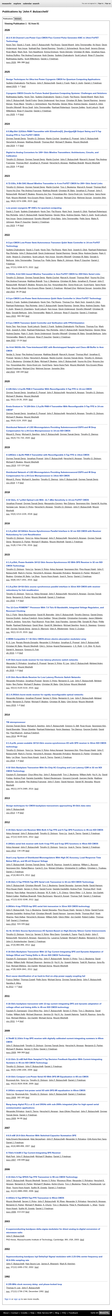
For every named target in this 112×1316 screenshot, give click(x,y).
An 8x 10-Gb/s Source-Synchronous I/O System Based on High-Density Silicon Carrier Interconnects (56, 931)
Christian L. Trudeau (96, 868)
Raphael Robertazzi (61, 107)
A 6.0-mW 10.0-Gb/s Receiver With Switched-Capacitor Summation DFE (41, 1135)
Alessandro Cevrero (53, 503)
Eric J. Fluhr (11, 614)
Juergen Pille (75, 621)
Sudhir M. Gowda (39, 1187)
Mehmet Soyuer (84, 197)
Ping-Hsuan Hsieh (87, 569)
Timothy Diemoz (82, 614)
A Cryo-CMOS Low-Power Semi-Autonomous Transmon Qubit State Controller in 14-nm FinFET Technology (53, 244)
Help (32, 1313)
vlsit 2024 (10, 145)
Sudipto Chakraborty (64, 55)
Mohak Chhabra (56, 868)
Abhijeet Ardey (96, 663)
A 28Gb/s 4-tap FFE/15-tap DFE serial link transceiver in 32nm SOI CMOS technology (48, 906)
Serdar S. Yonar (13, 354)
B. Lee (66, 663)
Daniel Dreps (97, 614)
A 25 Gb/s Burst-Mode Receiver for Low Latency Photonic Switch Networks (43, 677)
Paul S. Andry (84, 934)
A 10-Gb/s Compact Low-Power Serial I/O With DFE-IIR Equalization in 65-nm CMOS (47, 1076)
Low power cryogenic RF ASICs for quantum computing (34, 208)
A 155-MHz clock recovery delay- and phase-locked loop (34, 1284)
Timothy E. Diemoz (89, 434)
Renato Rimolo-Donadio (27, 642)
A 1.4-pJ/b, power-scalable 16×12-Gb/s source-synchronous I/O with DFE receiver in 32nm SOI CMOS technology (56, 745)
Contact (14, 1313)
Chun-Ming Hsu (35, 774)
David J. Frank (23, 44)
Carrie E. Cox (41, 868)
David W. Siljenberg (53, 625)
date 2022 (10, 340)
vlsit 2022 (10, 292)
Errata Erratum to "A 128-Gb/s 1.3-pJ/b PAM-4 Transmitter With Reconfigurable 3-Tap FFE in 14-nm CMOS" (54, 408)
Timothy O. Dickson (36, 138)
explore (17, 3)
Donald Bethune (19, 312)
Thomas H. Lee (13, 1288)
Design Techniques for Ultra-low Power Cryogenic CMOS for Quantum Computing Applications (53, 79)
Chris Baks (56, 218)
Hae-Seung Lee (32, 1264)
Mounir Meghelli (80, 142)
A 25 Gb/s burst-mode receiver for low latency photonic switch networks (42, 660)
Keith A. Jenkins (13, 621)
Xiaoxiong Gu (44, 938)
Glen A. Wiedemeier (59, 628)
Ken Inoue (22, 48)
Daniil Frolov (31, 100)
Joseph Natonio (71, 962)
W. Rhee (61, 1201)
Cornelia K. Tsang (69, 934)
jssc (8, 201)
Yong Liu (29, 538)
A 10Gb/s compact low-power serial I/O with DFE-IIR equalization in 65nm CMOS (45, 1090)
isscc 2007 (11, 1160)
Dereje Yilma (67, 104)
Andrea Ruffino (13, 55)
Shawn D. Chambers (21, 256)
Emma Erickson (51, 52)
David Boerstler (13, 729)
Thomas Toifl (76, 896)
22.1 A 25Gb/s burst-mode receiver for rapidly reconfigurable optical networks (44, 694)
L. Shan (93, 1205)
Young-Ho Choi (13, 190)
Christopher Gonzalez (77, 618)
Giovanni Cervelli (70, 778)
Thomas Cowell (28, 979)
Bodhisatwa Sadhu (14, 59)
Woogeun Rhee (64, 1180)
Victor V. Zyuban (76, 628)
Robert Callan (12, 896)
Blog (57, 1313)
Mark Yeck (22, 52)
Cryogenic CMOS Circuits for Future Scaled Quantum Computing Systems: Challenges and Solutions (56, 93)
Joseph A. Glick (96, 104)
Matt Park (10, 1156)
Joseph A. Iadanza (71, 864)
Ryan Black (11, 52)
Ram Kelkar (20, 892)
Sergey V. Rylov (21, 358)
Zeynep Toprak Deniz (16, 138)
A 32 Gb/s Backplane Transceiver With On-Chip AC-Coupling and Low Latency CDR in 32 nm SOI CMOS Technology (54, 769)
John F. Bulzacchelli (41, 44)
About (6, 1313)
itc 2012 (9, 986)
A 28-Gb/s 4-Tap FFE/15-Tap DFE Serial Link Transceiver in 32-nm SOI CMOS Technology (50, 882)
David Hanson (67, 781)
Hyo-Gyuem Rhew (35, 197)
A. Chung (47, 1205)
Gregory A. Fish (31, 649)
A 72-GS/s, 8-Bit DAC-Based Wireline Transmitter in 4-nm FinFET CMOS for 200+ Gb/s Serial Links (54, 183)
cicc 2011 (10, 1021)
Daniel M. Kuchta (99, 503)
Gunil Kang (89, 194)
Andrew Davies (81, 104)
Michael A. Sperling (31, 434)
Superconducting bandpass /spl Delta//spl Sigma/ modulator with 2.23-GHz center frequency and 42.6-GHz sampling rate (54, 1258)
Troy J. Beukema (68, 187)
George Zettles (78, 107)
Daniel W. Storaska (84, 781)
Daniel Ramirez (48, 48)
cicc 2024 (10, 166)
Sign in (100, 3)
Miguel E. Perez (13, 434)
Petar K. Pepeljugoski (91, 1184)
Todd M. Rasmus (54, 864)
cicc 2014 (10, 761)
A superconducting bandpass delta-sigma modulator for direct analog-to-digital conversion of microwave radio (53, 1231)
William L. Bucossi (89, 864)
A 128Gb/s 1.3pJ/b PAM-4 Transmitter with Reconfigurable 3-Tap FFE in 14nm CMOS (47, 455)
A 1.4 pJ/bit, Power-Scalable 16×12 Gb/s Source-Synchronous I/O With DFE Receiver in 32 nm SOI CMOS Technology (54, 564)
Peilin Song (85, 218)
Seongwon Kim (83, 503)
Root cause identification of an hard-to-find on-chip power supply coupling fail (45, 976)
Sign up (108, 3)
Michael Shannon (34, 962)
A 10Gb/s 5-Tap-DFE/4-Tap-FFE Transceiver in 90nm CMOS (35, 1198)
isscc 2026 (11, 62)
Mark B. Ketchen (67, 1264)
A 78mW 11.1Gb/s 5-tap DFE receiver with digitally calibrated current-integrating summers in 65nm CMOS (54, 1040)
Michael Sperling (71, 625)
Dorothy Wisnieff (13, 107)
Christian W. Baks (82, 52)
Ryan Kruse (85, 726)
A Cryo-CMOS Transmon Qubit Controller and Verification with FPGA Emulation (45, 323)
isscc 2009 (11, 1052)
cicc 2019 (10, 483)
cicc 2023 (10, 225)
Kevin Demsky (66, 52)
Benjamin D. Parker (21, 541)
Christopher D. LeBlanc (75, 868)
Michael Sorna (45, 966)
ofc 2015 (10, 653)
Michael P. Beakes (63, 142)
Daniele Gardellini (34, 778)
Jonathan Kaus (98, 52)
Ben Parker (18, 684)
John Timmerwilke (83, 44)
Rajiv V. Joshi (77, 83)
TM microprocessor (15, 722)
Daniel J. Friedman (49, 59)
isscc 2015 (11, 705)
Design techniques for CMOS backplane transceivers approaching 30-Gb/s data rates (48, 806)
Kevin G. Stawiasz (88, 625)
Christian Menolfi (33, 885)
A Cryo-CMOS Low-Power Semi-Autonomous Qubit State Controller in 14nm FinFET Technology (53, 298)
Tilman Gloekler (59, 618)
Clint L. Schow (45, 646)
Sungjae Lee (12, 507)
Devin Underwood (46, 100)
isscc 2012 (11, 851)
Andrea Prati (19, 778)
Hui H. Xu (96, 774)
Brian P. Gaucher (96, 55)
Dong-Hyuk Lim (75, 194)
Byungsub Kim (12, 1080)
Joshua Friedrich (29, 618)
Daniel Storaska (66, 885)
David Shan (38, 625)
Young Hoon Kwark (49, 576)
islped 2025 (11, 86)
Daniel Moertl (68, 44)
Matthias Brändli (33, 142)
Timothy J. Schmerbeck (67, 48)
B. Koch (96, 646)
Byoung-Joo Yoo (43, 194)
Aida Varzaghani (37, 1139)
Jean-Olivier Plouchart (69, 1111)
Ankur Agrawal (41, 538)
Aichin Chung (57, 1184)
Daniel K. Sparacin (14, 649)
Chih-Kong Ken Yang (96, 1139)
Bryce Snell (84, 48)
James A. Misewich (50, 1264)
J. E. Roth (77, 646)
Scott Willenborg (32, 59)
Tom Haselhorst (35, 52)
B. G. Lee (10, 642)
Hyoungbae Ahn (59, 194)
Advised (18, 19)
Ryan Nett (49, 621)
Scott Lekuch (81, 55)
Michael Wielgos (18, 966)
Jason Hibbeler (95, 618)
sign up (17, 1299)
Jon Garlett (20, 781)
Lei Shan (36, 576)
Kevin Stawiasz (63, 729)
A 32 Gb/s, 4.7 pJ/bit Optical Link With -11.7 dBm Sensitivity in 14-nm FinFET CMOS (47, 500)
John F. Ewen (54, 781)
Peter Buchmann (45, 896)
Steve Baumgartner (27, 614)
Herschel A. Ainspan (15, 142)
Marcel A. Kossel (87, 159)
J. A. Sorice (87, 892)
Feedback (73, 1313)
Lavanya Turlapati (59, 938)
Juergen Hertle (86, 778)
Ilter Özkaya (69, 503)
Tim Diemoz (76, 729)
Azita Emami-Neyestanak (17, 1139)
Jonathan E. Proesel (69, 138)
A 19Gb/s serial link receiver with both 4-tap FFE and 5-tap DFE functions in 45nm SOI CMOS (52, 843)
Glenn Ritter (74, 892)
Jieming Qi (48, 962)
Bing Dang (55, 934)
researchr (6, 3)
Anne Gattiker (44, 618)
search (36, 3)
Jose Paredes (61, 621)
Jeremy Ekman (98, 48)
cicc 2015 (10, 600)
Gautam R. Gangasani (16, 774)
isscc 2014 (11, 736)
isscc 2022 (11, 316)
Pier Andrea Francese (31, 55)
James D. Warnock (40, 628)
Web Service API (44, 1313)
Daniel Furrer (46, 889)
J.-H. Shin (87, 646)
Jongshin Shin (99, 197)
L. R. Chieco (62, 892)
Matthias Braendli (28, 896)
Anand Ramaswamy (62, 646)
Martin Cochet (52, 138)
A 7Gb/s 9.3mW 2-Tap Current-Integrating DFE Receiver (33, 1153)
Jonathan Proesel (35, 458)
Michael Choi (70, 197)
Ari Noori (97, 44)
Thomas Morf (48, 142)
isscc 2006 (11, 1212)
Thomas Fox (38, 260)
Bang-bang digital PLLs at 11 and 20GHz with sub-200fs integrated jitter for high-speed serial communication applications (52, 1106)
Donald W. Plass (89, 621)
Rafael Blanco (27, 868)
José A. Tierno (66, 576)
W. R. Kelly (51, 892)
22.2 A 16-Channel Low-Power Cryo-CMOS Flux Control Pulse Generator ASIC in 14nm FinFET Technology (52, 39)
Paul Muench (38, 621)
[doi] (27, 62)
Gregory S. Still (72, 726)
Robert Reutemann (52, 778)
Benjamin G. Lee (66, 681)
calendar (27, 3)
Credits (24, 1313)
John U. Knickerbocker (16, 941)
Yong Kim (26, 621)
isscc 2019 (11, 465)
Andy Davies (48, 55)
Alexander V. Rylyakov (49, 642)
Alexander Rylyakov (62, 573)
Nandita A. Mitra (13, 983)
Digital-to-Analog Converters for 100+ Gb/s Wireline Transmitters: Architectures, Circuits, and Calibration (52, 154)
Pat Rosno (55, 44)
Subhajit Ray (34, 48)
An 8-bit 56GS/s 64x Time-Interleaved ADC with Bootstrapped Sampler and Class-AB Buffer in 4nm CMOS (55, 349)
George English (13, 618)
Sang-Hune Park (61, 365)
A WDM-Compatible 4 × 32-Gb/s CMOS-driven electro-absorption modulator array (46, 639)
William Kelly (85, 774)
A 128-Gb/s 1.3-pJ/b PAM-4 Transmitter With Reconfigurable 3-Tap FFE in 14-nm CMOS (49, 389)
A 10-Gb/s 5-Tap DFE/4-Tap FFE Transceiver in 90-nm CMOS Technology (42, 1177)
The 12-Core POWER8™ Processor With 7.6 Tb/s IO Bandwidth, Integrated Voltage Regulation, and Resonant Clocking (55, 609)
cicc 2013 (10, 813)
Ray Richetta (54, 104)
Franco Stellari (13, 979)
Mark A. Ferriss (25, 573)
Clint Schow (11, 667)
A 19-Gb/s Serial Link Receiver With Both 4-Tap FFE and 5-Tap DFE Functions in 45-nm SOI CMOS (54, 830)
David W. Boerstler (45, 614)
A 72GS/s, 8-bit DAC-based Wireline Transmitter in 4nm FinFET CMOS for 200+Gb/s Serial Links (53, 274)
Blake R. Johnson (65, 260)
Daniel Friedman (13, 368)
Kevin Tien (11, 44)
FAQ (64, 1313)
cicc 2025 (10, 114)
